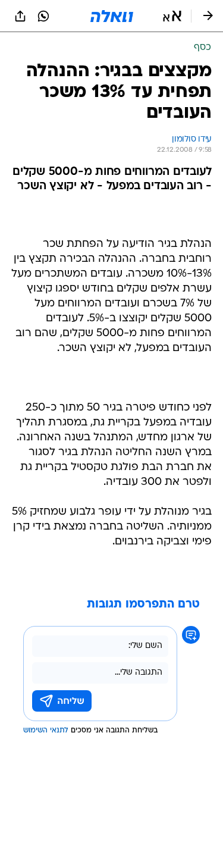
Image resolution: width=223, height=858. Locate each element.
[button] (172, 16)
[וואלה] (111, 16)
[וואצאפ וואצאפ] (43, 16)
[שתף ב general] (20, 16)
